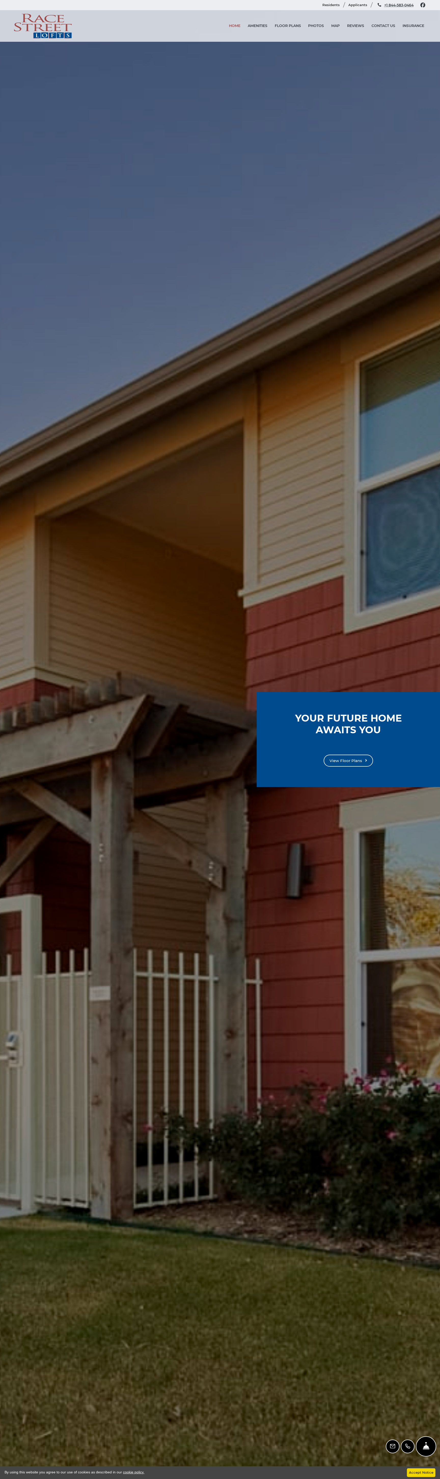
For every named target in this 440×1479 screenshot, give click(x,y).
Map (335, 25)
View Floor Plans (346, 760)
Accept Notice (421, 1472)
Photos (316, 25)
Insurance (413, 25)
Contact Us (383, 25)
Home (234, 25)
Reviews (355, 25)
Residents (333, 5)
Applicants (360, 5)
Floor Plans (288, 25)
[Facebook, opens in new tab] (423, 5)
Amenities (257, 25)
